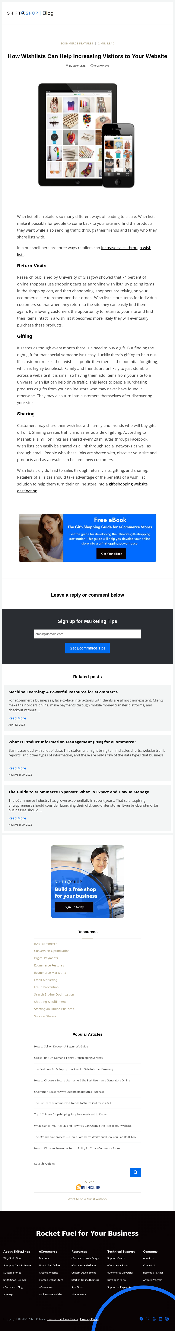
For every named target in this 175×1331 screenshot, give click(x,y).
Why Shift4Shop (12, 1258)
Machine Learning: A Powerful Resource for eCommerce (63, 691)
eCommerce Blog (13, 1287)
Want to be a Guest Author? (87, 1199)
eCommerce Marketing (84, 1265)
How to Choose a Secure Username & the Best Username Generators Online (82, 1080)
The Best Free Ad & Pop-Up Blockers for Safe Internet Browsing (73, 1069)
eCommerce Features (76, 43)
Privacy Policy (89, 1319)
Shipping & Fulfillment (50, 1002)
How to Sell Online (49, 1265)
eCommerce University (120, 1272)
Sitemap (8, 1294)
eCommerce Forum (118, 1265)
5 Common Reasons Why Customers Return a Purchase (69, 1092)
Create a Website (48, 1272)
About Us (148, 1258)
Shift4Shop (79, 66)
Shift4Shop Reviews (14, 1280)
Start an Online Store (51, 1280)
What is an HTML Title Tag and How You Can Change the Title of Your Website (82, 1126)
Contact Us (149, 1265)
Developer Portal (116, 1280)
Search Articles (44, 1164)
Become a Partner (153, 1272)
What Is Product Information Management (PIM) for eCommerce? (72, 741)
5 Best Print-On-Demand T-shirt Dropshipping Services (68, 1058)
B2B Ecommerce (45, 944)
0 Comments (101, 66)
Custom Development (83, 1272)
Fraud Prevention (46, 987)
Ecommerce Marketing (50, 973)
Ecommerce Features (49, 965)
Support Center (116, 1258)
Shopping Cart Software (17, 1265)
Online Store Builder (50, 1294)
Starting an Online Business (54, 1009)
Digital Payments (46, 958)
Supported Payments (119, 1287)
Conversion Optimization (52, 951)
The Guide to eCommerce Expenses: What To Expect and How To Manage (79, 791)
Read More (17, 718)
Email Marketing (45, 980)
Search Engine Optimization (54, 994)
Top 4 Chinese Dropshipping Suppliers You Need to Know (70, 1114)
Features (44, 1258)
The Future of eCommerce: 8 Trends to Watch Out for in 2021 (72, 1103)
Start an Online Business (85, 1280)
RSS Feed (88, 1182)
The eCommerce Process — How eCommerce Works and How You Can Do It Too (85, 1137)
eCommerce (46, 1287)
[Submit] (135, 1172)
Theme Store (78, 1294)
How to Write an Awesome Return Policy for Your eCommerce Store (77, 1148)
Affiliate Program (152, 1280)
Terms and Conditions (62, 1319)
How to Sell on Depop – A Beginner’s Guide (61, 1046)
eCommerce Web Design (85, 1258)
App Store (77, 1287)
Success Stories (45, 1016)
